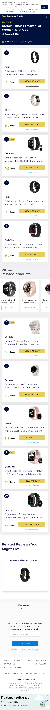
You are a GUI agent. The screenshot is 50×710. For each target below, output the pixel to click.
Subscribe (25, 643)
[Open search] (46, 17)
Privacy (18, 660)
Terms (28, 660)
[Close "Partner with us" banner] (48, 696)
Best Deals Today (12, 668)
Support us (9, 664)
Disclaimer (40, 660)
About (7, 660)
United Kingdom (35, 673)
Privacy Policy (30, 11)
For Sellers (40, 664)
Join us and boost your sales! (14, 705)
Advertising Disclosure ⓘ (13, 673)
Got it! (44, 7)
